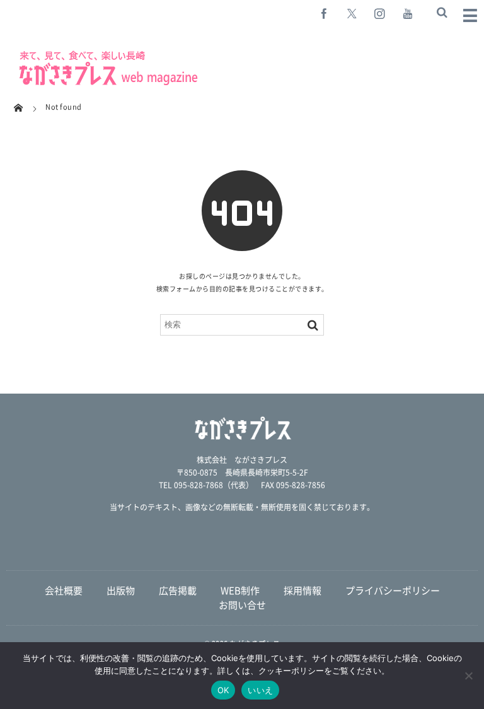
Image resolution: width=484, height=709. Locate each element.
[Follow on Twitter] (352, 13)
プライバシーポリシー (392, 590)
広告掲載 (178, 590)
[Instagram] (380, 13)
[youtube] (407, 13)
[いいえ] (468, 675)
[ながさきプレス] (107, 83)
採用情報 (302, 590)
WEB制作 (240, 590)
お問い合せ (242, 605)
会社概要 (64, 590)
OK (223, 690)
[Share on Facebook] (324, 13)
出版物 (121, 590)
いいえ (260, 690)
